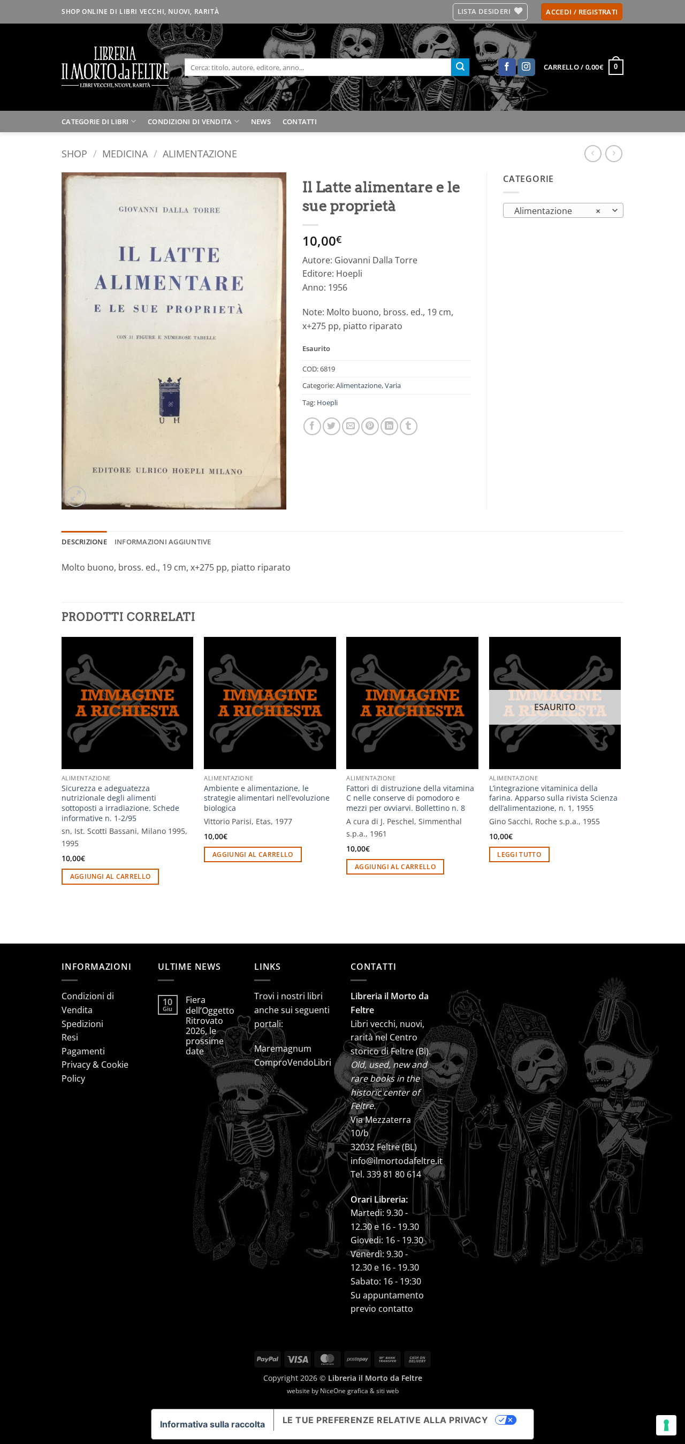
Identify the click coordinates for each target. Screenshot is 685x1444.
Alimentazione (200, 153)
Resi (70, 1037)
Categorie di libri (95, 121)
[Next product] (592, 153)
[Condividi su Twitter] (331, 426)
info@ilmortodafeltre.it (397, 1161)
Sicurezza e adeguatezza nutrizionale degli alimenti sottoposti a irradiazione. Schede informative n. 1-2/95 (120, 803)
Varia (393, 385)
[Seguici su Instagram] (526, 67)
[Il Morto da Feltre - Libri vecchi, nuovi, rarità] (115, 67)
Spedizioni (82, 1024)
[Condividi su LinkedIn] (389, 426)
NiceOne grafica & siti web (359, 1391)
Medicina (125, 153)
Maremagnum (282, 1048)
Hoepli (327, 402)
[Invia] (460, 67)
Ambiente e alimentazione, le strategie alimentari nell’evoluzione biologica (267, 798)
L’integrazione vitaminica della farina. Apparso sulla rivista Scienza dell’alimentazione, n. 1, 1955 (553, 798)
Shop (74, 153)
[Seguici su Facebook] (507, 67)
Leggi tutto (519, 854)
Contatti (300, 121)
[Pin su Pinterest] (370, 426)
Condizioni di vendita (190, 121)
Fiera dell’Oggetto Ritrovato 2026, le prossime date (210, 1026)
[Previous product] (613, 153)
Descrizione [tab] (84, 541)
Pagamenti (83, 1051)
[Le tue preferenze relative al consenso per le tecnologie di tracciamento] (666, 1425)
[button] (581, 12)
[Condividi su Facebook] (312, 426)
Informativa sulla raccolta (212, 1424)
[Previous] (62, 789)
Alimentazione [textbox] (557, 211)
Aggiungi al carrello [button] (110, 876)
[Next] (620, 789)
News (261, 121)
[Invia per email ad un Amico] (351, 426)
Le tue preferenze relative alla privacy (386, 1420)
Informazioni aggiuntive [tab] (163, 541)
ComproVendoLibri (292, 1062)
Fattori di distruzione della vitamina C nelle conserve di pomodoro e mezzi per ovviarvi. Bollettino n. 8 (410, 798)
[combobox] (563, 210)
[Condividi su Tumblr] (408, 426)
